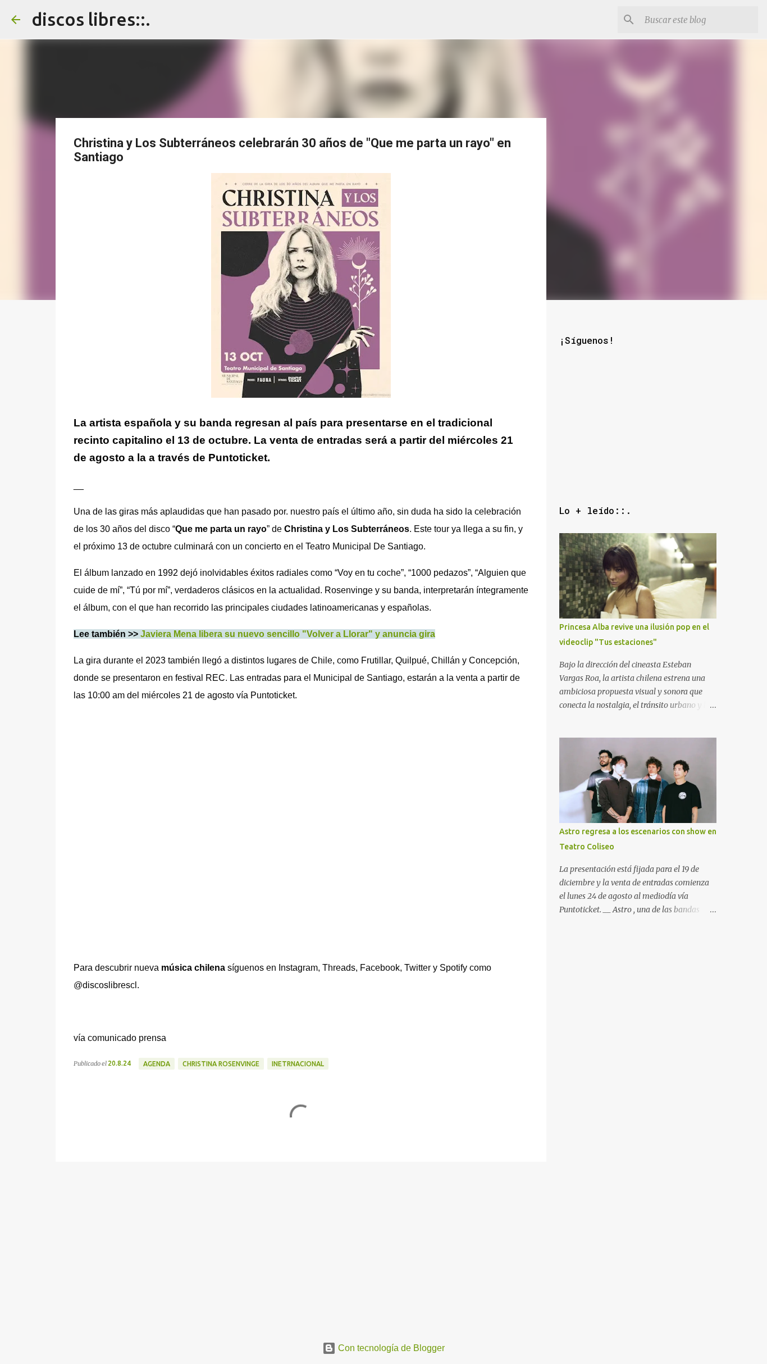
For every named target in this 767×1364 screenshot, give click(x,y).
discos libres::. (90, 19)
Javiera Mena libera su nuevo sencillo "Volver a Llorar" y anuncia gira (287, 634)
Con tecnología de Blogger (390, 1348)
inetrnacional (298, 1063)
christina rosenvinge (220, 1063)
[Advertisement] (301, 1245)
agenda (156, 1063)
